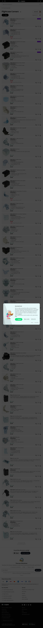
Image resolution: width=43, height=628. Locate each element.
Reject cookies (26, 319)
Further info (33, 319)
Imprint (32, 322)
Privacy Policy (36, 322)
